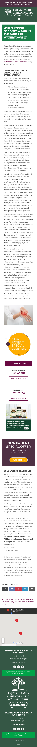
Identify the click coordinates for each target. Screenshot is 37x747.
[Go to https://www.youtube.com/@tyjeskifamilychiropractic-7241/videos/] (22, 729)
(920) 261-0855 (18, 392)
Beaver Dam (12, 5)
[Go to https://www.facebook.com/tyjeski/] (14, 667)
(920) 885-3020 (18, 373)
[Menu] (18, 744)
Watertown (25, 5)
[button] (18, 459)
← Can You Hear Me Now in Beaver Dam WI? (18, 599)
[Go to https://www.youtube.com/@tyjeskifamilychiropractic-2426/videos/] (22, 667)
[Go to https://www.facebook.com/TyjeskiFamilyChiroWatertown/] (14, 729)
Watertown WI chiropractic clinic (15, 62)
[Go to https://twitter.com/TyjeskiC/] (18, 667)
